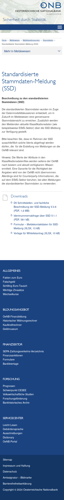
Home (4, 40)
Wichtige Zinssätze (13, 290)
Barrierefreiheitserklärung (17, 483)
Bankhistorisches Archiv (16, 402)
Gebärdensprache (13, 429)
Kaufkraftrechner (12, 325)
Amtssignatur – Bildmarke (17, 477)
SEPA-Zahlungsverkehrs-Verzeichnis (23, 351)
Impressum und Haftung (16, 465)
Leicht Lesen (10, 425)
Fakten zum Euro (12, 277)
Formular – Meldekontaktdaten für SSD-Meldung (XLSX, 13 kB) (36, 226)
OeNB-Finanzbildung (14, 316)
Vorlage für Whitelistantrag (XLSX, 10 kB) (37, 233)
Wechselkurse (11, 294)
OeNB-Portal (10, 441)
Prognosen (9, 386)
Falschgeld (9, 281)
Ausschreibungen (12, 433)
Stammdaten (48, 40)
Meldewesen (15, 40)
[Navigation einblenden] (60, 27)
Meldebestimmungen (31, 40)
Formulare (9, 359)
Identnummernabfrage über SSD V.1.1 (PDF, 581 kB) (35, 217)
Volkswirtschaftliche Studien (18, 394)
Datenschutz (10, 471)
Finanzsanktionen (13, 355)
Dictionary (8, 437)
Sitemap (7, 459)
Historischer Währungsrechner (20, 320)
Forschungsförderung (15, 398)
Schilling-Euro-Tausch (15, 285)
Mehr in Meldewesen (17, 51)
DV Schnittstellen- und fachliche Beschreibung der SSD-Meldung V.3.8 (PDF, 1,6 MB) (35, 206)
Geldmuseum (10, 329)
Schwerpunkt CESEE (14, 390)
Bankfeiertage (10, 363)
